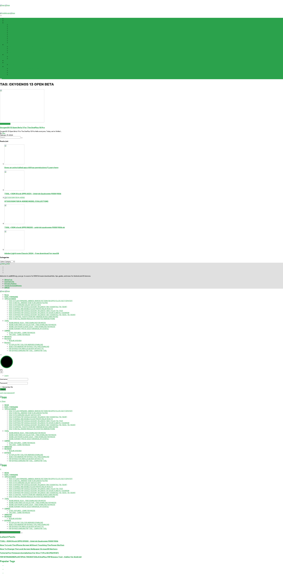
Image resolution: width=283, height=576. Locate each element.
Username (3, 379)
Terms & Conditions (13, 286)
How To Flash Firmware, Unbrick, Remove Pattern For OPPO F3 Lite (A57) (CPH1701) (40, 25)
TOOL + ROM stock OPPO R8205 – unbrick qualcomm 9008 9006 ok (34, 227)
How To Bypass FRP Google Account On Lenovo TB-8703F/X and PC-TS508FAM (39, 37)
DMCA (7, 288)
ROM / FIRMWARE (11, 21)
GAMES (7, 55)
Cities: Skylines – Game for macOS (22, 57)
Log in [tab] (6, 376)
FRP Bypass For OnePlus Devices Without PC (26, 73)
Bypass (7, 67)
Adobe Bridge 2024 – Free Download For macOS (27, 47)
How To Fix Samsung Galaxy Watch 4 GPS (25, 29)
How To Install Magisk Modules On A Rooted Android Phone (32, 43)
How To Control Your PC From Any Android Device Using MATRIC (33, 41)
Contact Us (9, 282)
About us (8, 280)
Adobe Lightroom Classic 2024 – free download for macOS (32, 51)
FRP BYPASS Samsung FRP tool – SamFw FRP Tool (28, 75)
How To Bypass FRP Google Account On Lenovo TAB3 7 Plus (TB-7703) (36, 35)
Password (3, 383)
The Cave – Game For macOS (19, 59)
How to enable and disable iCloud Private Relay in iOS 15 (31, 33)
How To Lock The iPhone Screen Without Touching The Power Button (32, 545)
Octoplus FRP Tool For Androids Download (26, 69)
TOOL (6, 45)
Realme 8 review (15, 65)
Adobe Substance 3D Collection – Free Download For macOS (32, 49)
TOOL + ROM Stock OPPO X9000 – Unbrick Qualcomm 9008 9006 (29, 541)
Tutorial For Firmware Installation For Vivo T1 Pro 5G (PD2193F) (29, 553)
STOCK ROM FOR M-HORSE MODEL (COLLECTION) (26, 201)
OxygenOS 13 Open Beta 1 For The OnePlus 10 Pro (22, 128)
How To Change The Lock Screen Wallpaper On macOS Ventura (28, 549)
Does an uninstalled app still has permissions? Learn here (31, 168)
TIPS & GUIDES (10, 23)
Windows (8, 61)
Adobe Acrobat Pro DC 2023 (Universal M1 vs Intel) (29, 53)
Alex (3, 133)
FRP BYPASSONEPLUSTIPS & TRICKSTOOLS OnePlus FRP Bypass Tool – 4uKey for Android (40, 557)
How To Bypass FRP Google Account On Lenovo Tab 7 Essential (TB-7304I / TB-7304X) (42, 39)
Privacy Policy (10, 284)
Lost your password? (7, 393)
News (6, 19)
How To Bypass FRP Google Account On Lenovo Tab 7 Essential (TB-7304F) (38, 31)
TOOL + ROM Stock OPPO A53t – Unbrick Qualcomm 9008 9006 (32, 194)
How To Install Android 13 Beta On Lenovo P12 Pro (28, 27)
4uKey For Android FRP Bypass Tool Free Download (29, 71)
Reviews (7, 63)
